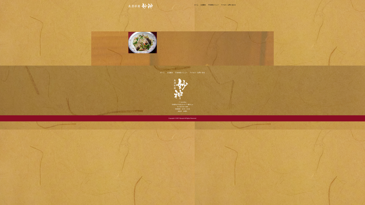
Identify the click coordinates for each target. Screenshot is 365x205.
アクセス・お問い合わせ (228, 5)
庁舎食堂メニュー (213, 5)
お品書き (203, 5)
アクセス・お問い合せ (197, 72)
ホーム (196, 5)
